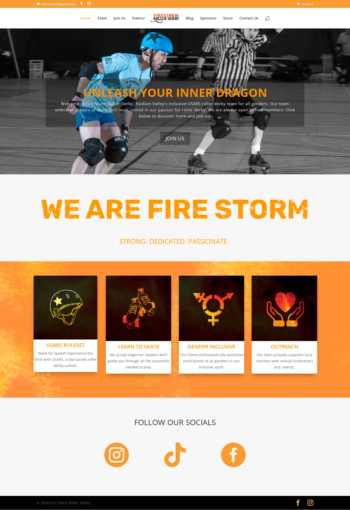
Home (85, 18)
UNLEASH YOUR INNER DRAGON (175, 92)
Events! (138, 18)
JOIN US (175, 138)
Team (102, 18)
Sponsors (208, 18)
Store (228, 18)
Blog (189, 18)
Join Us (120, 18)
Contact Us (249, 18)
